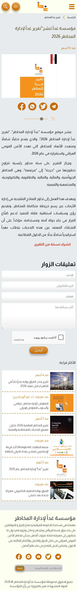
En (16, 6)
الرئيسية (71, 17)
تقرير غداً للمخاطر (52, 17)
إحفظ (20, 568)
